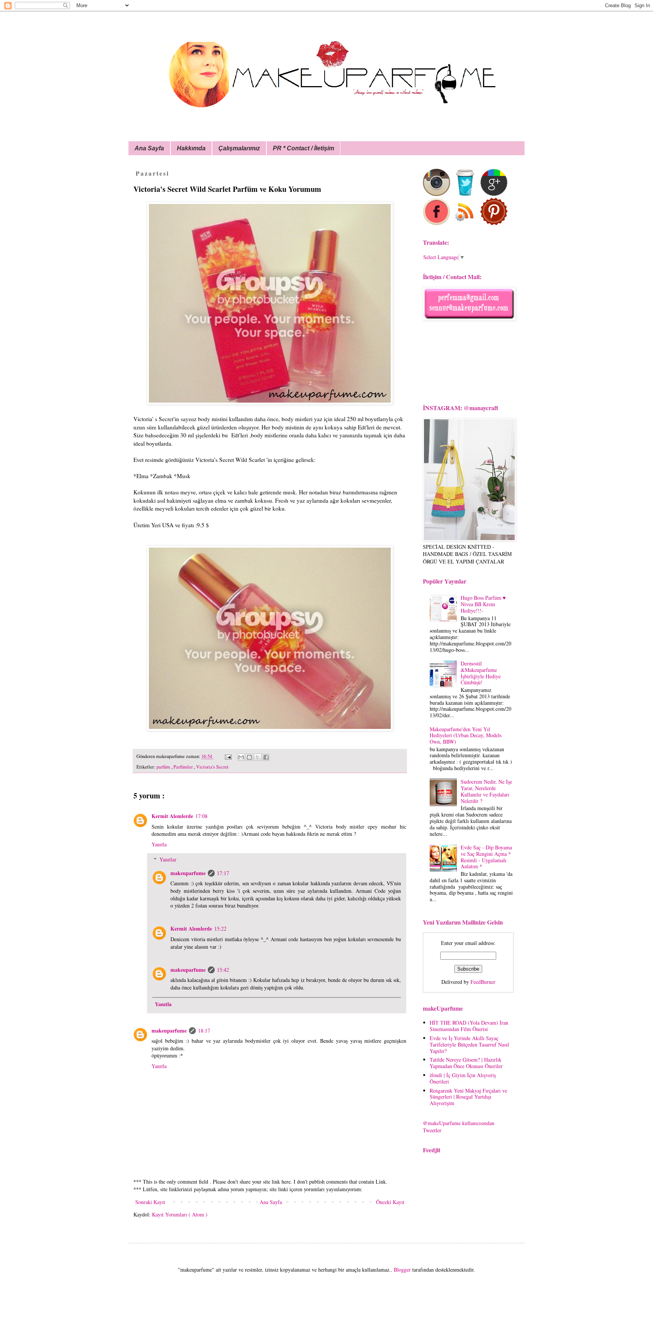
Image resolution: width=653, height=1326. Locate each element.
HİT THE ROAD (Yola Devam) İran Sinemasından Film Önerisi (469, 1026)
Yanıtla (159, 844)
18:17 (204, 1030)
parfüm (163, 767)
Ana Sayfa (149, 148)
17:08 (201, 816)
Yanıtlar (167, 859)
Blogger (402, 1269)
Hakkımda (191, 148)
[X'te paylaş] (258, 757)
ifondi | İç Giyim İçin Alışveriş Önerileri (463, 1078)
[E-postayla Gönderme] (228, 756)
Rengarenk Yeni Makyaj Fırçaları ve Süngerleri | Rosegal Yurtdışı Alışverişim (468, 1097)
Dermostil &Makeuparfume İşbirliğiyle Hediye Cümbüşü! (481, 673)
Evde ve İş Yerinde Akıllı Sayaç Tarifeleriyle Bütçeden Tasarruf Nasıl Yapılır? (469, 1044)
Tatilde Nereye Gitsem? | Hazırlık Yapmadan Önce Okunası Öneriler (466, 1063)
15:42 (223, 969)
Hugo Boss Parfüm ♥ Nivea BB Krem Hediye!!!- (483, 604)
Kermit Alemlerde (172, 816)
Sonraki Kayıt (150, 1202)
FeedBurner (482, 981)
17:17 (223, 873)
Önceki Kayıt (390, 1202)
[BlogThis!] (249, 757)
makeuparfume (188, 873)
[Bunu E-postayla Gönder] (241, 757)
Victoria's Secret (212, 767)
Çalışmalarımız (239, 148)
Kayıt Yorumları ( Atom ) (179, 1214)
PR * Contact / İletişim (303, 148)
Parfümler (183, 767)
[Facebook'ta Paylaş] (266, 757)
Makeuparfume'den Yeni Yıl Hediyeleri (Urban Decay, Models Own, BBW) (465, 736)
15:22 (220, 928)
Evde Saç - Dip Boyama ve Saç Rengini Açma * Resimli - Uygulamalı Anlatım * (486, 857)
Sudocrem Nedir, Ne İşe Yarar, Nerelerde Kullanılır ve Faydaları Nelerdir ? (486, 791)
